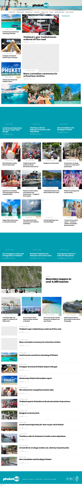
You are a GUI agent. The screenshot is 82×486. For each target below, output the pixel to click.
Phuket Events (29, 12)
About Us (24, 479)
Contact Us (31, 479)
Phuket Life (37, 12)
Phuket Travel (44, 12)
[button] (29, 14)
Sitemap (54, 479)
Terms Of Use (47, 479)
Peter (24, 42)
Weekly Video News (59, 12)
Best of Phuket (69, 12)
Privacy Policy (38, 479)
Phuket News (12, 12)
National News (20, 12)
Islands (51, 12)
